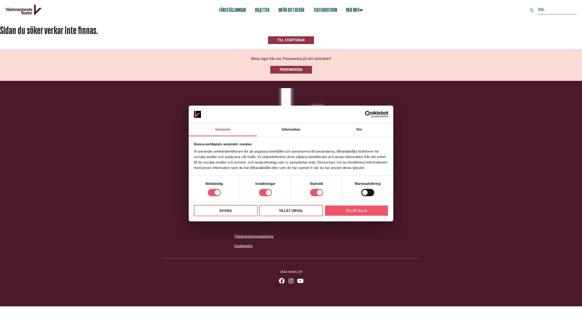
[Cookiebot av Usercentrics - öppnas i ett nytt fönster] (368, 114)
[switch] (265, 192)
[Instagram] (291, 281)
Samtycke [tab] (223, 129)
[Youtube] (300, 281)
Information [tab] (291, 129)
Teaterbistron (325, 10)
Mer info (352, 10)
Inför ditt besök (291, 10)
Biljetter (262, 10)
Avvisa (225, 211)
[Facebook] (282, 281)
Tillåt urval (291, 211)
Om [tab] (359, 129)
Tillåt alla (356, 211)
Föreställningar (232, 10)
